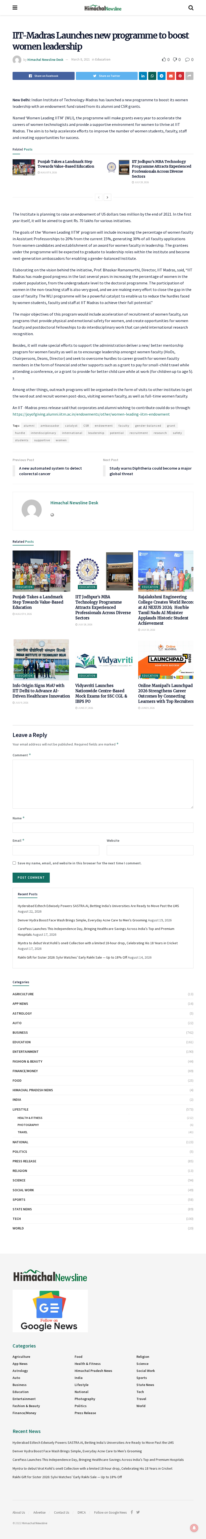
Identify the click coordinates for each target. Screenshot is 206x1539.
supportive (42, 440)
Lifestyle (20, 1109)
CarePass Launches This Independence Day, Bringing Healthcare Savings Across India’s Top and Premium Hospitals (98, 1459)
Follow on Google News (110, 1512)
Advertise (39, 1512)
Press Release (24, 1161)
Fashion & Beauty (27, 1061)
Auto (17, 1023)
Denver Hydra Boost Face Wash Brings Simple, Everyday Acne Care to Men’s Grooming (82, 920)
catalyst (71, 425)
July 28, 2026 (141, 182)
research (160, 433)
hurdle (20, 433)
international (72, 433)
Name (19, 818)
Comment (22, 755)
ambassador (49, 425)
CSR (86, 425)
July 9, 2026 (21, 702)
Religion (20, 1170)
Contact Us (61, 1512)
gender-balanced (148, 425)
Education (102, 59)
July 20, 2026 (147, 629)
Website (113, 840)
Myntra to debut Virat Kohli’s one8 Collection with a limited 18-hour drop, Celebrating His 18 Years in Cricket (98, 943)
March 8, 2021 (80, 59)
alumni (29, 425)
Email (19, 840)
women (61, 440)
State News (22, 1209)
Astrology (22, 1013)
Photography (28, 1125)
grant (171, 425)
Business (20, 1032)
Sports (19, 1199)
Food (17, 1080)
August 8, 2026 (48, 172)
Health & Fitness (30, 1118)
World (18, 1228)
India (17, 1099)
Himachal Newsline (34, 1523)
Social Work (23, 1190)
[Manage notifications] (194, 1528)
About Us (19, 1512)
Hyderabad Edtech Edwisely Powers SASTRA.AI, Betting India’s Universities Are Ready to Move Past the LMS (98, 906)
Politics (20, 1151)
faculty (124, 425)
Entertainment (26, 1051)
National (20, 1142)
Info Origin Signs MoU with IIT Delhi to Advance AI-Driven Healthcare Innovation (41, 691)
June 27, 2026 (85, 708)
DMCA (82, 1512)
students (21, 440)
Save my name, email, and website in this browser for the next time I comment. (80, 863)
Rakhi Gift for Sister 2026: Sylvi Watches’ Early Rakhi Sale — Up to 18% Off (72, 957)
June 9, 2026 (147, 708)
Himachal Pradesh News (33, 1090)
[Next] (107, 197)
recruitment (139, 433)
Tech (17, 1218)
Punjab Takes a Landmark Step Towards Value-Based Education (66, 164)
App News (20, 1003)
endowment (104, 425)
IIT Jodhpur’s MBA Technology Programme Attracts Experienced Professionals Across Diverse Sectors (161, 169)
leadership (96, 433)
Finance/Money (25, 1071)
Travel (23, 1132)
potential (117, 433)
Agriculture (23, 994)
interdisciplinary (43, 433)
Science (19, 1180)
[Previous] (98, 197)
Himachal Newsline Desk (45, 59)
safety (177, 433)
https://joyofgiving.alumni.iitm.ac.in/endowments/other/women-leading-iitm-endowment (91, 414)
